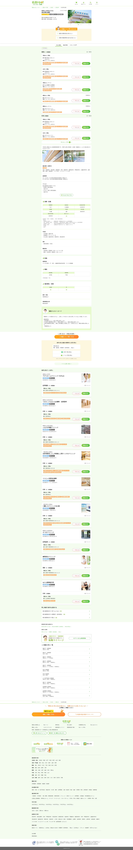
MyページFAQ (82, 727)
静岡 (42, 767)
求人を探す (69, 724)
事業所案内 (34, 836)
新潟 (40, 762)
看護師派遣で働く (71, 727)
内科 (44, 816)
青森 (44, 760)
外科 (82, 816)
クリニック (62, 795)
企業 (96, 798)
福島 (60, 760)
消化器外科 (34, 819)
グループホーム (64, 798)
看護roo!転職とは (36, 724)
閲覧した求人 (35, 727)
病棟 (33, 789)
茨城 (49, 765)
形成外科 (51, 819)
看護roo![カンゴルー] (36, 7)
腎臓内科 (72, 816)
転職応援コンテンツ (59, 727)
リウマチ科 (34, 821)
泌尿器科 (79, 819)
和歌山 (52, 770)
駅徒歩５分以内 (54, 827)
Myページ (46, 724)
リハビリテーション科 (43, 821)
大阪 (36, 770)
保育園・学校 (79, 789)
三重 (45, 767)
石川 (46, 762)
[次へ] (87, 24)
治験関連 (95, 789)
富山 (43, 762)
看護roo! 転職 (45, 7)
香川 (39, 775)
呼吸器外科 (86, 816)
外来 (36, 789)
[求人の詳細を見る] (66, 384)
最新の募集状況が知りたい (66, 33)
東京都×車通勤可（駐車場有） (58, 626)
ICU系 (52, 789)
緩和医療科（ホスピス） (61, 821)
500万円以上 (49, 804)
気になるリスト (94, 724)
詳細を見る (86, 63)
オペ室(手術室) (41, 789)
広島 (36, 772)
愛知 (36, 767)
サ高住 (70, 798)
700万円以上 (63, 804)
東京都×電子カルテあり (46, 626)
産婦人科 (60, 819)
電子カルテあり (45, 631)
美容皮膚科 (39, 816)
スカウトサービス (48, 727)
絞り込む (45, 48)
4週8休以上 (41, 827)
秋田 (53, 760)
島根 (45, 772)
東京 (36, 765)
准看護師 (39, 783)
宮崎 (55, 777)
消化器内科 (54, 816)
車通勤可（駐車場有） (53, 631)
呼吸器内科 (48, 816)
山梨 (52, 762)
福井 (49, 762)
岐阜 (39, 767)
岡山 (39, 772)
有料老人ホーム (44, 798)
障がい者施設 (76, 798)
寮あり (60, 631)
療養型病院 (50, 795)
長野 (56, 762)
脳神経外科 (40, 819)
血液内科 (67, 816)
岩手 (47, 760)
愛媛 (42, 775)
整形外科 (46, 819)
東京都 (51, 7)
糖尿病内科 (77, 816)
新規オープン (35, 827)
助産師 (47, 783)
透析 (56, 789)
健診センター (84, 798)
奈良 (48, 770)
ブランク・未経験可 (84, 827)
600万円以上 (56, 804)
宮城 (50, 760)
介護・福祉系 (66, 789)
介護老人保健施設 (36, 798)
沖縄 (62, 777)
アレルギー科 (52, 821)
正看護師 (34, 783)
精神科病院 (56, 795)
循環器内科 (60, 816)
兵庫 (42, 770)
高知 (45, 775)
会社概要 (34, 833)
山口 (48, 772)
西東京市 (57, 7)
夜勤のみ (46, 810)
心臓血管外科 (93, 816)
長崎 (45, 777)
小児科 (55, 819)
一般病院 (34, 795)
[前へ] (71, 24)
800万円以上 (70, 804)
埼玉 (43, 765)
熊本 (48, 777)
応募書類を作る (82, 724)
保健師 (43, 783)
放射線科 (93, 819)
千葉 (46, 765)
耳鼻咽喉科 (69, 819)
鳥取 (42, 772)
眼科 (65, 819)
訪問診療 (86, 789)
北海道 (40, 760)
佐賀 (42, 777)
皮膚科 (74, 819)
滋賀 (45, 770)
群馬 (56, 765)
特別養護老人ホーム (89, 795)
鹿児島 (58, 777)
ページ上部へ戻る (66, 363)
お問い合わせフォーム (40, 733)
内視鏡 (90, 789)
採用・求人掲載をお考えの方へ (58, 733)
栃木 (53, 765)
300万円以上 (35, 804)
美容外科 (34, 816)
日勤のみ (41, 810)
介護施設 (82, 795)
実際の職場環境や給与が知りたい (67, 37)
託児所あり (76, 827)
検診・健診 (72, 789)
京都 (39, 770)
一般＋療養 (44, 795)
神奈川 (39, 765)
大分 (51, 777)
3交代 (37, 810)
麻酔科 (97, 819)
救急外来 (48, 789)
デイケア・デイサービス (54, 798)
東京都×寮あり (68, 626)
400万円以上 (42, 804)
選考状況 (57, 724)
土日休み (47, 827)
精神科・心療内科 (86, 819)
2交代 (33, 810)
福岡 (39, 777)
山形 (57, 760)
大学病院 (39, 795)
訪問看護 (60, 789)
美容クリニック (70, 795)
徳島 (36, 775)
